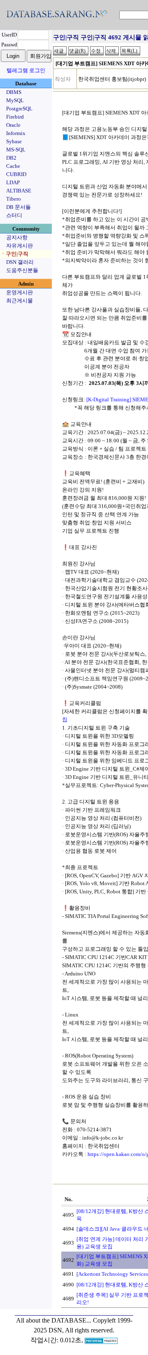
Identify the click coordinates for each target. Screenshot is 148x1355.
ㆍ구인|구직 (14, 254)
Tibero (13, 199)
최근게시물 (19, 301)
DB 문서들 (18, 207)
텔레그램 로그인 (26, 70)
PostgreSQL (19, 108)
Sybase (14, 141)
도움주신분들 (22, 270)
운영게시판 (19, 292)
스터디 (14, 215)
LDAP (13, 182)
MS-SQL (15, 149)
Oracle (13, 125)
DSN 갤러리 (20, 262)
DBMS (13, 92)
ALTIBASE (18, 191)
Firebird (15, 117)
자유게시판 (19, 246)
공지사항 (17, 237)
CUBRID (16, 174)
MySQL (15, 100)
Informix (15, 133)
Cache (13, 166)
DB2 (11, 158)
